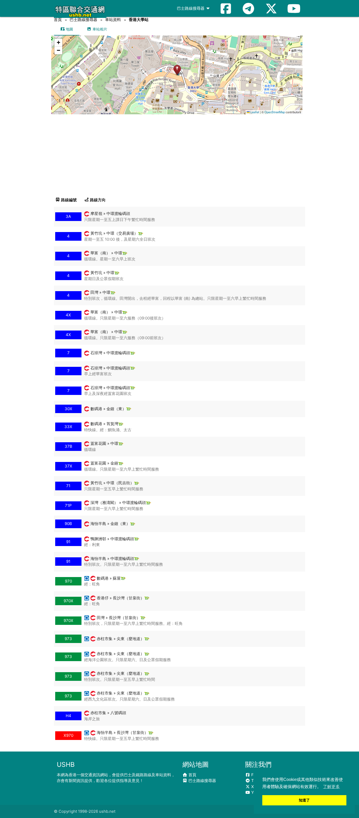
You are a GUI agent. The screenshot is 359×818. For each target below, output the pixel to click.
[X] (271, 8)
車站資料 (113, 19)
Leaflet (254, 112)
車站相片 (99, 29)
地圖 (69, 29)
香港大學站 (138, 19)
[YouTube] (294, 8)
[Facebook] (225, 8)
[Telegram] (248, 8)
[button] (177, 70)
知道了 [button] (304, 800)
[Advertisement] (179, 154)
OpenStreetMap (274, 112)
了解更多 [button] (331, 786)
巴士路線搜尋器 (191, 8)
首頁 (58, 19)
